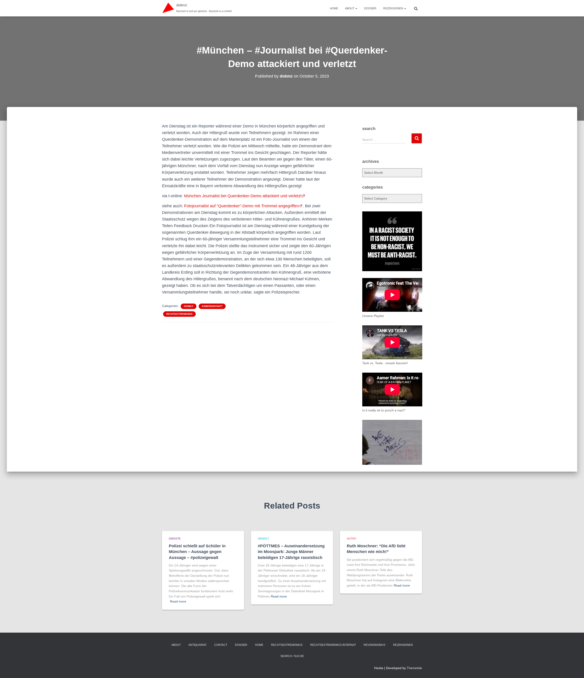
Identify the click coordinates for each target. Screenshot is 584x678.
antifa (351, 538)
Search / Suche (292, 656)
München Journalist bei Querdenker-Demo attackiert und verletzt (243, 196)
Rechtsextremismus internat (333, 645)
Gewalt (188, 306)
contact (220, 645)
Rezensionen (393, 8)
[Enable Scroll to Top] (575, 669)
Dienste (175, 538)
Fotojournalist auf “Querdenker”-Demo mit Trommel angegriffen (241, 206)
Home (334, 8)
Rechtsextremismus (179, 314)
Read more (178, 601)
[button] (356, 8)
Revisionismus (374, 645)
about (350, 8)
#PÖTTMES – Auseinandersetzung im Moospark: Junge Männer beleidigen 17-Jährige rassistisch (291, 552)
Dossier (370, 8)
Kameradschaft (212, 306)
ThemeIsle (414, 668)
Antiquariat (197, 645)
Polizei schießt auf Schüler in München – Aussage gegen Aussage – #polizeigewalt (197, 552)
